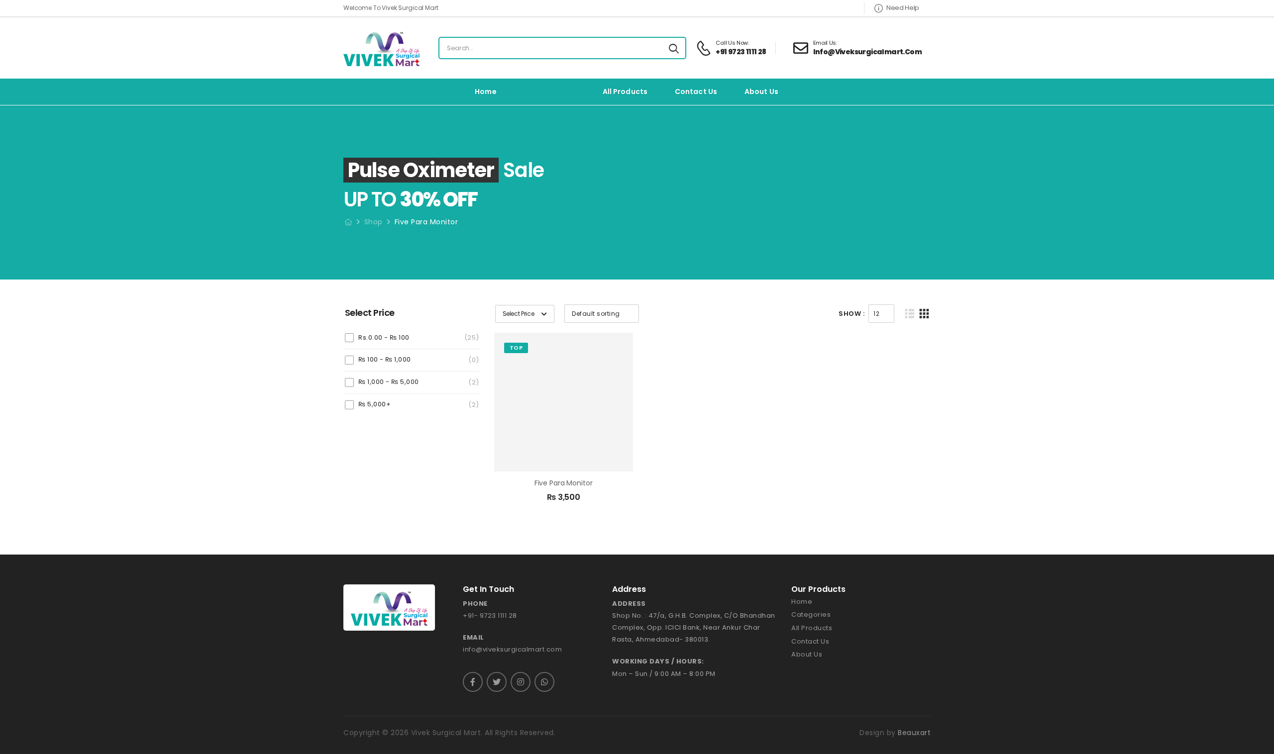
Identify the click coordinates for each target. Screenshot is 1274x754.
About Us (761, 91)
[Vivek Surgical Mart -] (381, 48)
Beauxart (914, 733)
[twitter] (497, 682)
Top (516, 348)
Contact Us (696, 91)
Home (485, 91)
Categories (545, 91)
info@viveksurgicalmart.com (512, 649)
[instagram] (521, 682)
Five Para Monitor (563, 483)
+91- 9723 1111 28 (490, 615)
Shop (373, 222)
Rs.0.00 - (384, 337)
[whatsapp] (544, 682)
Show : (851, 313)
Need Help (902, 7)
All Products (625, 91)
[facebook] (473, 682)
